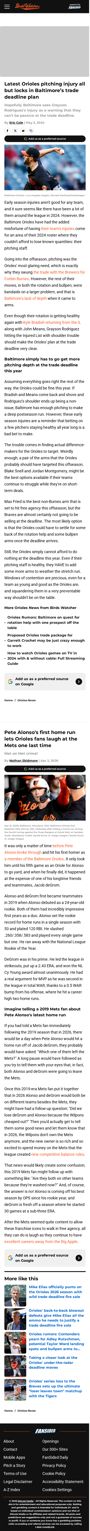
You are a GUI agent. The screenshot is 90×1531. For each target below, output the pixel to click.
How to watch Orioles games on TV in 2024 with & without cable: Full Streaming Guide (46, 658)
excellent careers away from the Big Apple (40, 1241)
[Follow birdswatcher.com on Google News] (79, 681)
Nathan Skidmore (23, 761)
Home (8, 700)
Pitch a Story (14, 1465)
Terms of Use (15, 1473)
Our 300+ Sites (55, 1449)
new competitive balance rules (57, 1154)
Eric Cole (16, 123)
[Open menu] (7, 6)
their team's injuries (57, 228)
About (8, 1441)
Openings (50, 1441)
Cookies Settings (57, 1489)
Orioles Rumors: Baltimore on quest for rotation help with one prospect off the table (43, 622)
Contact (10, 1449)
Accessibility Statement (62, 1481)
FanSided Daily (55, 1457)
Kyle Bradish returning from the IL (52, 322)
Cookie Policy (54, 1473)
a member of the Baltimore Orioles (34, 859)
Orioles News (26, 700)
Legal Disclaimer (17, 1481)
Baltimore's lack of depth (25, 298)
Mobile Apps (14, 1457)
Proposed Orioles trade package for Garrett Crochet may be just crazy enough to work (46, 640)
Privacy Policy (54, 1465)
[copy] (31, 131)
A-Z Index (11, 1489)
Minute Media (25, 1501)
